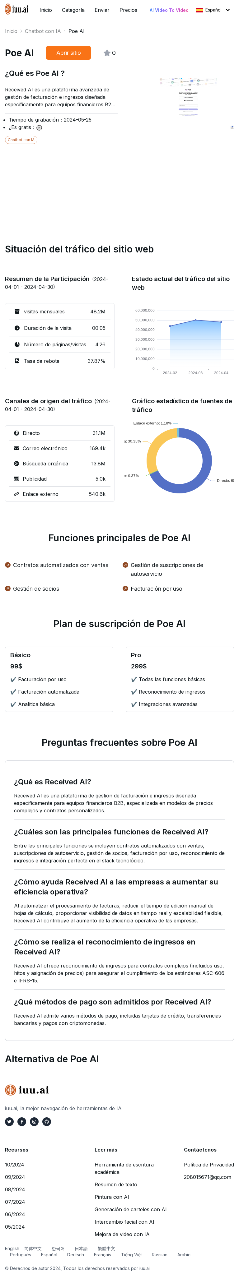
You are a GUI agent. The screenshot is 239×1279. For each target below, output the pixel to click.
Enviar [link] (102, 10)
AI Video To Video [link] (169, 10)
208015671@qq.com (207, 1177)
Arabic (183, 1254)
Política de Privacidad (209, 1164)
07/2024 (15, 1202)
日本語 (81, 1248)
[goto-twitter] (9, 1121)
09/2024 (15, 1177)
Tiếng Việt (131, 1254)
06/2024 (15, 1214)
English (12, 1248)
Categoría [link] (73, 10)
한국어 (58, 1248)
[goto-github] (46, 1121)
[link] (17, 9)
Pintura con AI (112, 1197)
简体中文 (33, 1248)
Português (20, 1254)
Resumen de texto (116, 1184)
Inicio (11, 31)
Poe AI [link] (76, 31)
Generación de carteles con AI (131, 1209)
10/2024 (14, 1164)
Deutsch (75, 1254)
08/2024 (15, 1189)
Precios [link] (128, 10)
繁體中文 (106, 1248)
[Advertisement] (119, 187)
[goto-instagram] (34, 1121)
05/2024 (15, 1227)
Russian (159, 1254)
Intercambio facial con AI (124, 1222)
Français (102, 1254)
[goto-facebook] (21, 1121)
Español (213, 9)
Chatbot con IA (43, 31)
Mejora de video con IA (122, 1234)
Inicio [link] (46, 10)
